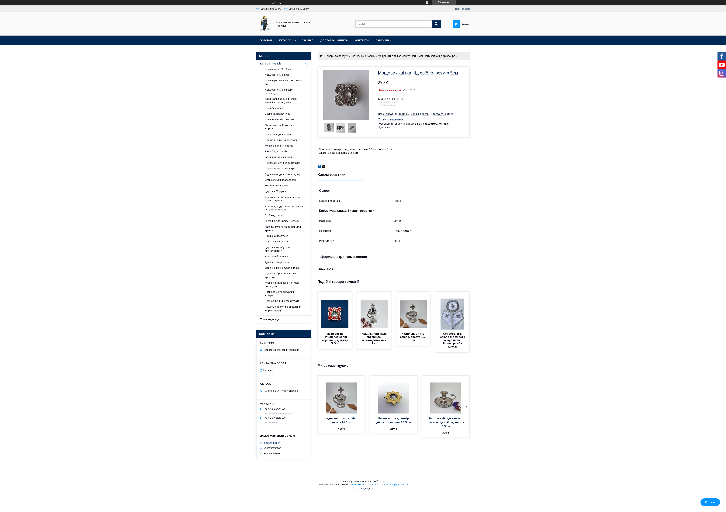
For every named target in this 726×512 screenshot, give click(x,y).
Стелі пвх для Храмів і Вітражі (278, 127)
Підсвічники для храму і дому (282, 174)
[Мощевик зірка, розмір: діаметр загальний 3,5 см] (393, 394)
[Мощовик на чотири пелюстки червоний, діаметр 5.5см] (335, 311)
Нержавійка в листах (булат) (282, 300)
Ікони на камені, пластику (280, 119)
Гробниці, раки (273, 215)
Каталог (285, 40)
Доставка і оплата (334, 40)
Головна (266, 40)
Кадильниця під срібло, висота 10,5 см (413, 337)
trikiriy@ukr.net (271, 442)
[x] (323, 166)
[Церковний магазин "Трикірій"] (264, 30)
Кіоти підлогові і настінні (279, 157)
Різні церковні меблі (276, 241)
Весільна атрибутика (277, 113)
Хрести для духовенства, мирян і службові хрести (284, 208)
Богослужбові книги (276, 256)
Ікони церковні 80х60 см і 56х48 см (283, 82)
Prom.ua (380, 481)
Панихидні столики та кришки (282, 162)
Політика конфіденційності (394, 484)
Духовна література (277, 262)
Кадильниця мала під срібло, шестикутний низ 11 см (374, 338)
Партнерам (383, 40)
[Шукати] (436, 24)
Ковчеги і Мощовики (363, 55)
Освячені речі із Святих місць (282, 267)
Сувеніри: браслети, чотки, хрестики (280, 275)
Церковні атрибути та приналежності (277, 249)
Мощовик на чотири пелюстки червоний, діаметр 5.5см (335, 338)
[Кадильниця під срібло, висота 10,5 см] (413, 311)
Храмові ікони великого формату (279, 91)
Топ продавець (269, 319)
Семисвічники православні (280, 179)
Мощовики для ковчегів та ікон (397, 55)
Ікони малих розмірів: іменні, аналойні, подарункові (281, 100)
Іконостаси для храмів (278, 134)
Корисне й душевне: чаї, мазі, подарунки (282, 284)
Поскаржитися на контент (364, 484)
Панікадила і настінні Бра (280, 168)
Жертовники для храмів (279, 145)
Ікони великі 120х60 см (278, 69)
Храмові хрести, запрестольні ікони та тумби (282, 199)
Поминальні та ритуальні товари (279, 293)
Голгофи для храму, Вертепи (282, 221)
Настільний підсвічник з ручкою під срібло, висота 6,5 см (446, 422)
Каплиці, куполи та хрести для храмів (283, 228)
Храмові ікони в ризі (277, 74)
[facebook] (319, 166)
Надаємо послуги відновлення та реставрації (283, 308)
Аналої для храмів (276, 151)
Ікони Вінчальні (274, 108)
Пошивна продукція (276, 235)
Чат (713, 502)
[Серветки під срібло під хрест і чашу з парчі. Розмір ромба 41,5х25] (452, 311)
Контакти (361, 40)
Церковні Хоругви (275, 191)
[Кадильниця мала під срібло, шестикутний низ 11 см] (374, 311)
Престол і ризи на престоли (281, 140)
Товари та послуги (336, 55)
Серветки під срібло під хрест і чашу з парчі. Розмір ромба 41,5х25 (452, 340)
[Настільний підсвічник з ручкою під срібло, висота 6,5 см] (445, 394)
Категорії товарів (270, 63)
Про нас (307, 40)
